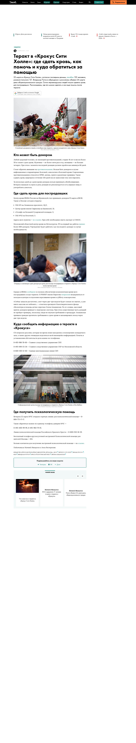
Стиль (74, 2)
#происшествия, (26, 452)
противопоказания (44, 169)
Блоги (33, 2)
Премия (56, 2)
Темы (39, 2)
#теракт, (34, 452)
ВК (51, 464)
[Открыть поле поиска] (90, 2)
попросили (65, 294)
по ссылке (37, 220)
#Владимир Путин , (24, 454)
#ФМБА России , (78, 452)
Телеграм (43, 464)
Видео (81, 2)
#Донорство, (41, 452)
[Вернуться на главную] (13, 2)
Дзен (58, 464)
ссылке (81, 443)
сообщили (31, 292)
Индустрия (66, 2)
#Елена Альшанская (58, 454)
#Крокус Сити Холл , (66, 452)
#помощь (49, 452)
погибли (70, 77)
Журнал (46, 2)
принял (82, 224)
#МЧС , (56, 452)
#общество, (17, 452)
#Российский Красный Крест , (41, 454)
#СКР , (16, 454)
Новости (25, 2)
